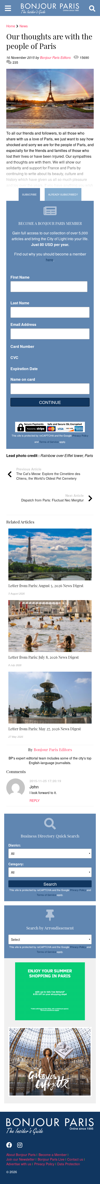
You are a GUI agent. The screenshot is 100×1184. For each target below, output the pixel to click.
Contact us (75, 1159)
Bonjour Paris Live (51, 1159)
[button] (50, 585)
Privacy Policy (80, 435)
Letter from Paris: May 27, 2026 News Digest (44, 728)
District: (14, 845)
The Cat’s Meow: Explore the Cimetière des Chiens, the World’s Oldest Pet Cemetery (48, 474)
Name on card (22, 379)
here (49, 259)
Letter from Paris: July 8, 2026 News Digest (43, 657)
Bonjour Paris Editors (56, 57)
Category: (16, 864)
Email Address (23, 324)
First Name (20, 277)
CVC (14, 357)
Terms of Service (49, 442)
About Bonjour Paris (21, 1154)
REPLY (35, 800)
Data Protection (68, 1164)
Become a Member (53, 1154)
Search (50, 884)
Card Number (22, 346)
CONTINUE (50, 402)
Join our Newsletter (20, 1159)
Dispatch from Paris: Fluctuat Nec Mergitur (52, 497)
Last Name (19, 302)
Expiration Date (24, 368)
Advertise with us (18, 1164)
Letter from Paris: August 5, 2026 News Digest (45, 585)
